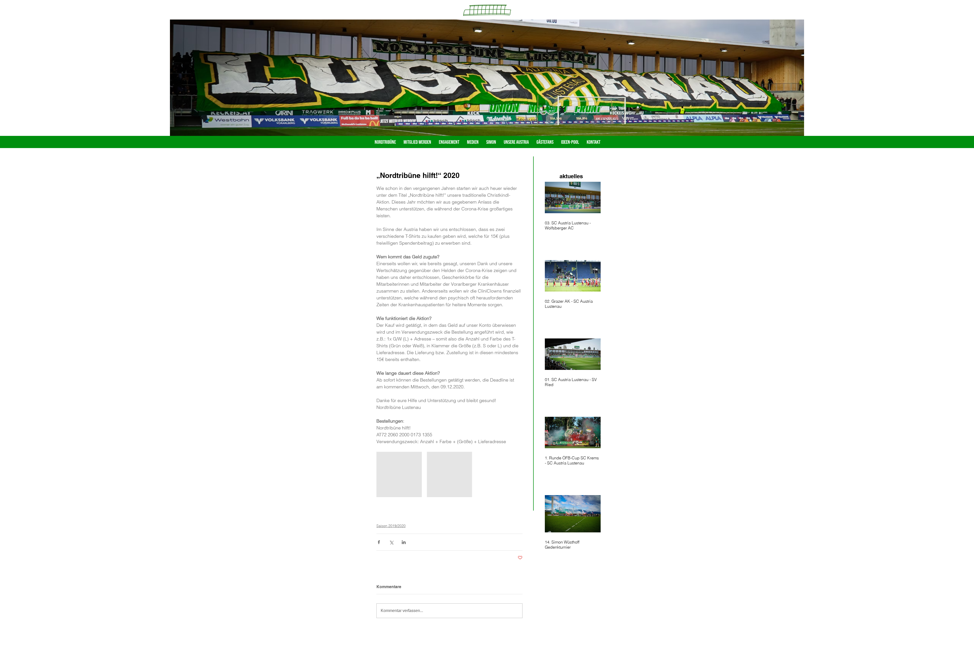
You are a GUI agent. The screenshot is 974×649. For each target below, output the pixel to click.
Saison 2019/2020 (391, 526)
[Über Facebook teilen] (378, 542)
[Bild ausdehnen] (399, 474)
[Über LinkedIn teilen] (403, 542)
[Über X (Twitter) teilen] (391, 542)
